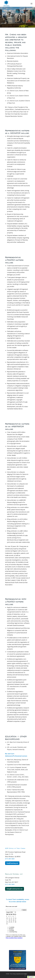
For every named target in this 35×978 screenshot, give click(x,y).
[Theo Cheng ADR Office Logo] (14, 3)
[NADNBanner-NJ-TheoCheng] (17, 960)
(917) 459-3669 (9, 859)
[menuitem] (31, 3)
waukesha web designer (21, 973)
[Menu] (31, 3)
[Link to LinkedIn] (25, 976)
